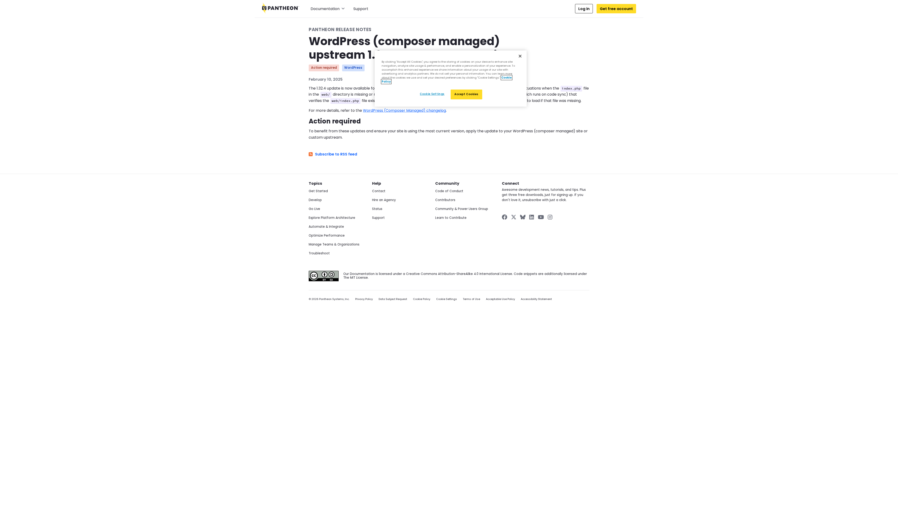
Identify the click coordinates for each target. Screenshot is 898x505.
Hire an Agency (384, 200)
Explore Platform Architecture (332, 218)
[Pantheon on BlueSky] (522, 217)
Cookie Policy (421, 299)
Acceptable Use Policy (500, 299)
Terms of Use (471, 299)
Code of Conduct (449, 191)
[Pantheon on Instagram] (550, 217)
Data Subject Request (393, 299)
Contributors (445, 200)
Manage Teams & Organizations (334, 244)
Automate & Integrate (326, 226)
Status (377, 209)
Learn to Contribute (451, 218)
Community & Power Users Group (461, 209)
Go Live (314, 209)
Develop (315, 200)
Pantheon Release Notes (340, 29)
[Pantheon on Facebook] (504, 217)
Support (360, 9)
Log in (584, 8)
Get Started (318, 191)
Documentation (325, 9)
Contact (378, 191)
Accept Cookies (466, 94)
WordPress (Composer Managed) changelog (404, 110)
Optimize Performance (327, 235)
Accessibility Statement (536, 299)
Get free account (616, 8)
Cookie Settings (446, 299)
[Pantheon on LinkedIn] (531, 217)
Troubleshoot (319, 253)
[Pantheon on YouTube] (541, 217)
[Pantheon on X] (513, 217)
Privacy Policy (364, 299)
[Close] (520, 56)
